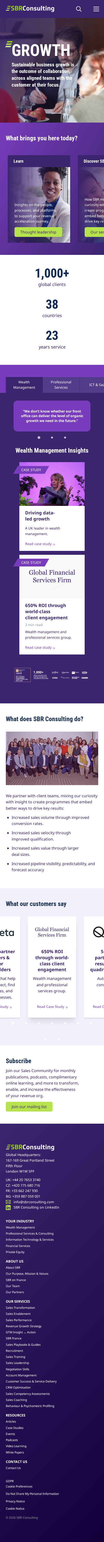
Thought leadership (38, 232)
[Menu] (96, 9)
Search (80, 9)
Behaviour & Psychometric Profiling (30, 1406)
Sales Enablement (18, 1314)
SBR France (14, 1338)
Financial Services (18, 1246)
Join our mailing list (29, 1106)
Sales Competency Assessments (28, 1394)
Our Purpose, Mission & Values (27, 1274)
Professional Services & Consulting (29, 1233)
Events (10, 1434)
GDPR (10, 1481)
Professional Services (61, 385)
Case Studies (14, 1428)
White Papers (15, 1452)
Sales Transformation (20, 1308)
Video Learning (16, 1446)
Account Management (21, 1375)
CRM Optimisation (18, 1387)
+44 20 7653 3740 (26, 1179)
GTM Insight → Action (21, 1332)
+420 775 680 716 (26, 1185)
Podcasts (12, 1440)
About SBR (13, 1267)
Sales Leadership (17, 1363)
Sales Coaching (16, 1400)
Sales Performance (19, 1320)
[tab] (39, 437)
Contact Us (13, 1468)
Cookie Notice (15, 1508)
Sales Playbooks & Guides (23, 1345)
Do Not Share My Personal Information (32, 1494)
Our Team (13, 1286)
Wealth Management (24, 385)
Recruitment (14, 1351)
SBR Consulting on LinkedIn (36, 1207)
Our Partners (15, 1292)
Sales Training (15, 1357)
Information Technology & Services (30, 1239)
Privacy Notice (15, 1501)
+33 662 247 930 (25, 1190)
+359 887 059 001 (26, 1196)
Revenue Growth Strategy (23, 1326)
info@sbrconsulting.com (34, 1202)
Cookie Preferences (19, 1486)
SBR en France (16, 1280)
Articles (11, 1421)
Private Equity (15, 1252)
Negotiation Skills (17, 1369)
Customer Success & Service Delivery (31, 1381)
